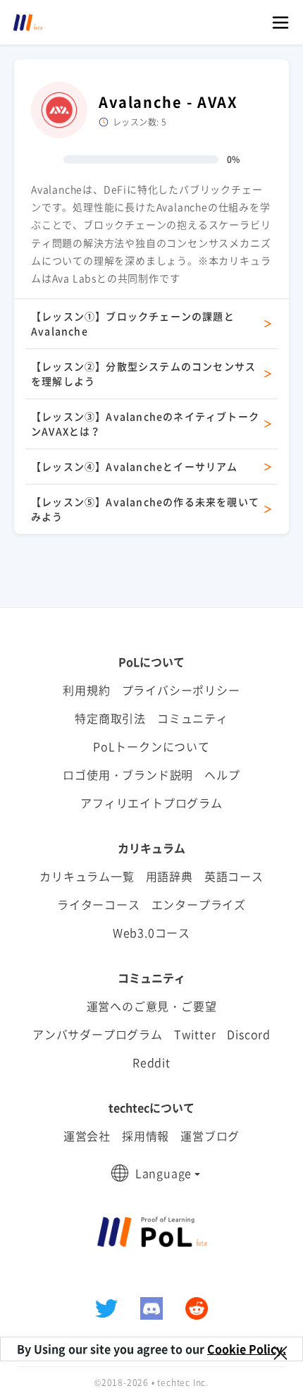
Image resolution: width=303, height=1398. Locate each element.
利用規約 (86, 689)
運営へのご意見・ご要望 (152, 1005)
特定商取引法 (110, 718)
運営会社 (87, 1135)
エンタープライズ (199, 904)
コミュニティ (192, 718)
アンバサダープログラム (97, 1034)
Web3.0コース (151, 932)
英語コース (234, 876)
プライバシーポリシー (181, 689)
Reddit (151, 1062)
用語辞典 (169, 876)
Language (163, 1173)
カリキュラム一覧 (86, 876)
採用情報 (145, 1135)
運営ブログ (210, 1135)
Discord (249, 1034)
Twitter (195, 1034)
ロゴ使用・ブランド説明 (128, 774)
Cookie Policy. (246, 1348)
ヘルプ (222, 774)
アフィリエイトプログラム (151, 802)
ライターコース (98, 904)
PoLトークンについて (151, 746)
